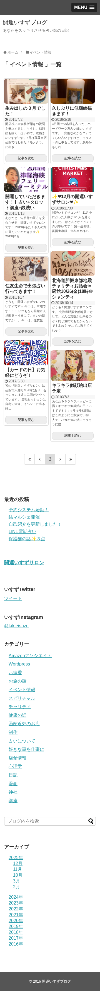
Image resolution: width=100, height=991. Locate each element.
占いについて (22, 741)
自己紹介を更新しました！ (35, 524)
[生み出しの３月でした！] (26, 91)
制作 (13, 732)
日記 (13, 775)
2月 (16, 886)
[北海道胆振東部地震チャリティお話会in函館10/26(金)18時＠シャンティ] (73, 263)
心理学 (15, 766)
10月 (17, 875)
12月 (17, 863)
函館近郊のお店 (24, 723)
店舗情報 (17, 758)
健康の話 (17, 715)
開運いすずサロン (24, 562)
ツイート (13, 598)
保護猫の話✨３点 (27, 538)
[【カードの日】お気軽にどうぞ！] (26, 352)
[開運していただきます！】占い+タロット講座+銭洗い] (26, 179)
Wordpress (19, 664)
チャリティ (20, 706)
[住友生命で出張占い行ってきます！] (26, 269)
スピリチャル (22, 698)
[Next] (60, 459)
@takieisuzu (16, 625)
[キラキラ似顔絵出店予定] (73, 365)
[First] (29, 459)
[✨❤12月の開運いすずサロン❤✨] (73, 179)
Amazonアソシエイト (30, 655)
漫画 (13, 783)
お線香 (15, 672)
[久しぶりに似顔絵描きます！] (73, 91)
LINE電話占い (22, 531)
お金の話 (17, 681)
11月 (17, 869)
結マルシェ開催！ (26, 517)
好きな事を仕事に (26, 749)
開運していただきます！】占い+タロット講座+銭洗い (25, 202)
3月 (16, 881)
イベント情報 (22, 689)
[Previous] (40, 459)
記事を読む (26, 158)
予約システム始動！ (29, 509)
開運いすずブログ (25, 22)
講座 (13, 800)
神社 (13, 792)
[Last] (71, 459)
